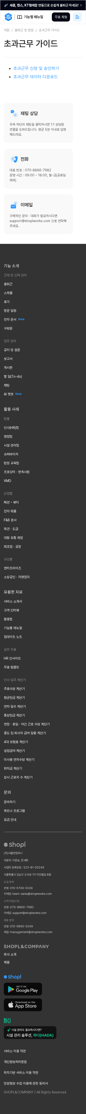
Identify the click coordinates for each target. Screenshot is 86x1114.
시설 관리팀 (11, 445)
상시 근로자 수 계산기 (18, 777)
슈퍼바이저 (11, 454)
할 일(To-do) (13, 376)
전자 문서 (10, 319)
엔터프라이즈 (12, 568)
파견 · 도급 (11, 529)
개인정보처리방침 (15, 1062)
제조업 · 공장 (12, 547)
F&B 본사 (10, 520)
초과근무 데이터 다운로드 (35, 76)
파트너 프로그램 (14, 811)
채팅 (7, 385)
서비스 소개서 (13, 601)
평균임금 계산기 (14, 698)
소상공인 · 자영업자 (17, 577)
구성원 (8, 328)
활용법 (8, 619)
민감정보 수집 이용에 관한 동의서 (26, 1083)
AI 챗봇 (8, 394)
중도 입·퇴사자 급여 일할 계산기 (25, 733)
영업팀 (8, 436)
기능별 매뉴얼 (13, 628)
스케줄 (8, 293)
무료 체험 (61, 17)
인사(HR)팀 (11, 428)
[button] (77, 17)
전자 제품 (10, 511)
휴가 (7, 302)
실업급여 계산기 (14, 751)
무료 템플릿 (11, 667)
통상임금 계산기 (14, 715)
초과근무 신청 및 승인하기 (36, 68)
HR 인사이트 (12, 658)
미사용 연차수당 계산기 (19, 759)
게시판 (8, 367)
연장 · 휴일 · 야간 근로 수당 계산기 (27, 724)
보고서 (8, 359)
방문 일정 (10, 311)
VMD (7, 481)
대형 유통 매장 (13, 538)
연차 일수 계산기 (15, 706)
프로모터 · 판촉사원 (17, 472)
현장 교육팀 (11, 463)
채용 (7, 962)
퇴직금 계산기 (13, 768)
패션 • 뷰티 (11, 502)
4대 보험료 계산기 (16, 742)
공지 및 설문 (12, 350)
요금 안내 (10, 820)
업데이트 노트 (13, 637)
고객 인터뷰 (11, 610)
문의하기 (9, 802)
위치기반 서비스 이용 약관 (21, 1073)
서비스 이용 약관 (15, 1051)
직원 (7, 30)
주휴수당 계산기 (14, 689)
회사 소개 (10, 954)
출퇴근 (8, 284)
